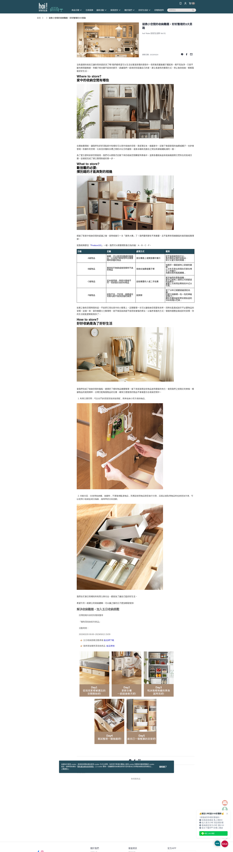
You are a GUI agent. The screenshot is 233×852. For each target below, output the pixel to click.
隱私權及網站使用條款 (85, 767)
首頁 (39, 18)
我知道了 (163, 767)
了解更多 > (65, 769)
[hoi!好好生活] (52, 7)
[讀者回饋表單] (126, 744)
